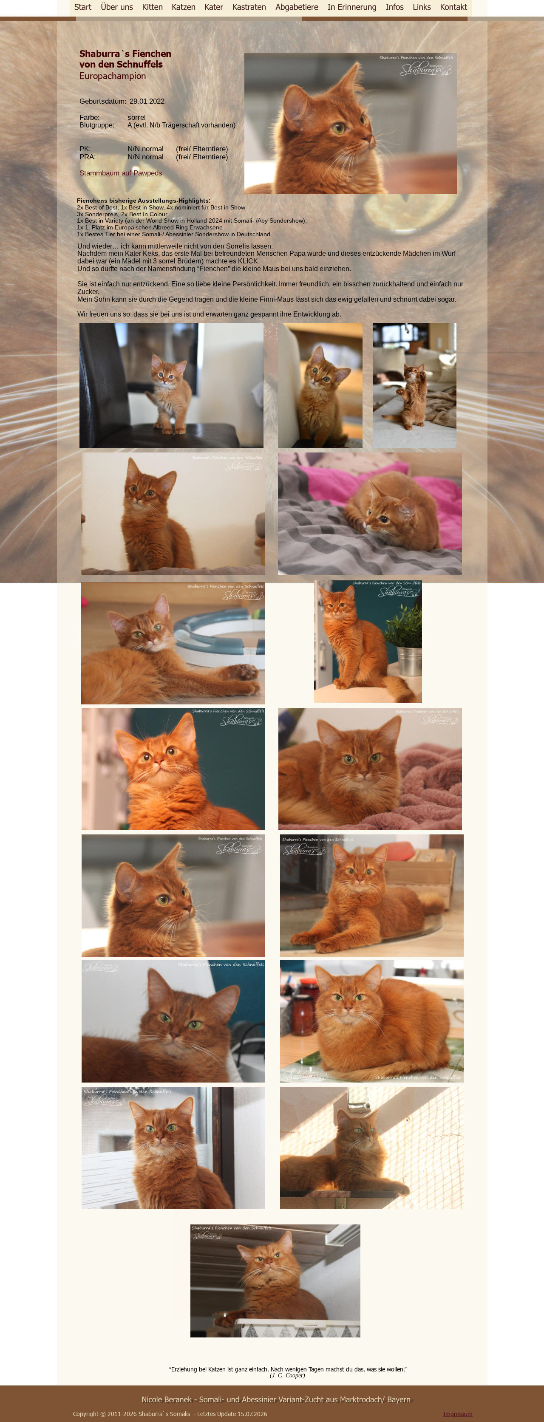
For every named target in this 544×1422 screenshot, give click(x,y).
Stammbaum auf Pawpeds (120, 173)
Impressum (458, 1414)
